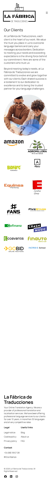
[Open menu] (46, 12)
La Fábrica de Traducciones (18, 399)
